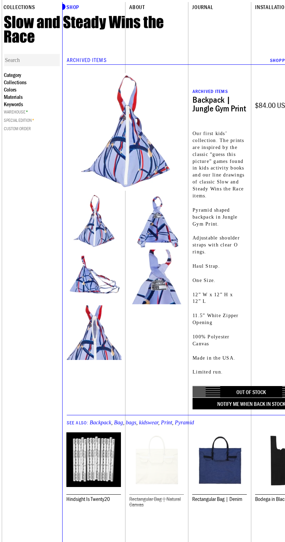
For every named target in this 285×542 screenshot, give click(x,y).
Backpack (100, 422)
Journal (202, 6)
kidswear (148, 422)
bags (131, 422)
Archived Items (87, 60)
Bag (118, 422)
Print (166, 422)
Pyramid (184, 422)
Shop (72, 6)
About (137, 6)
